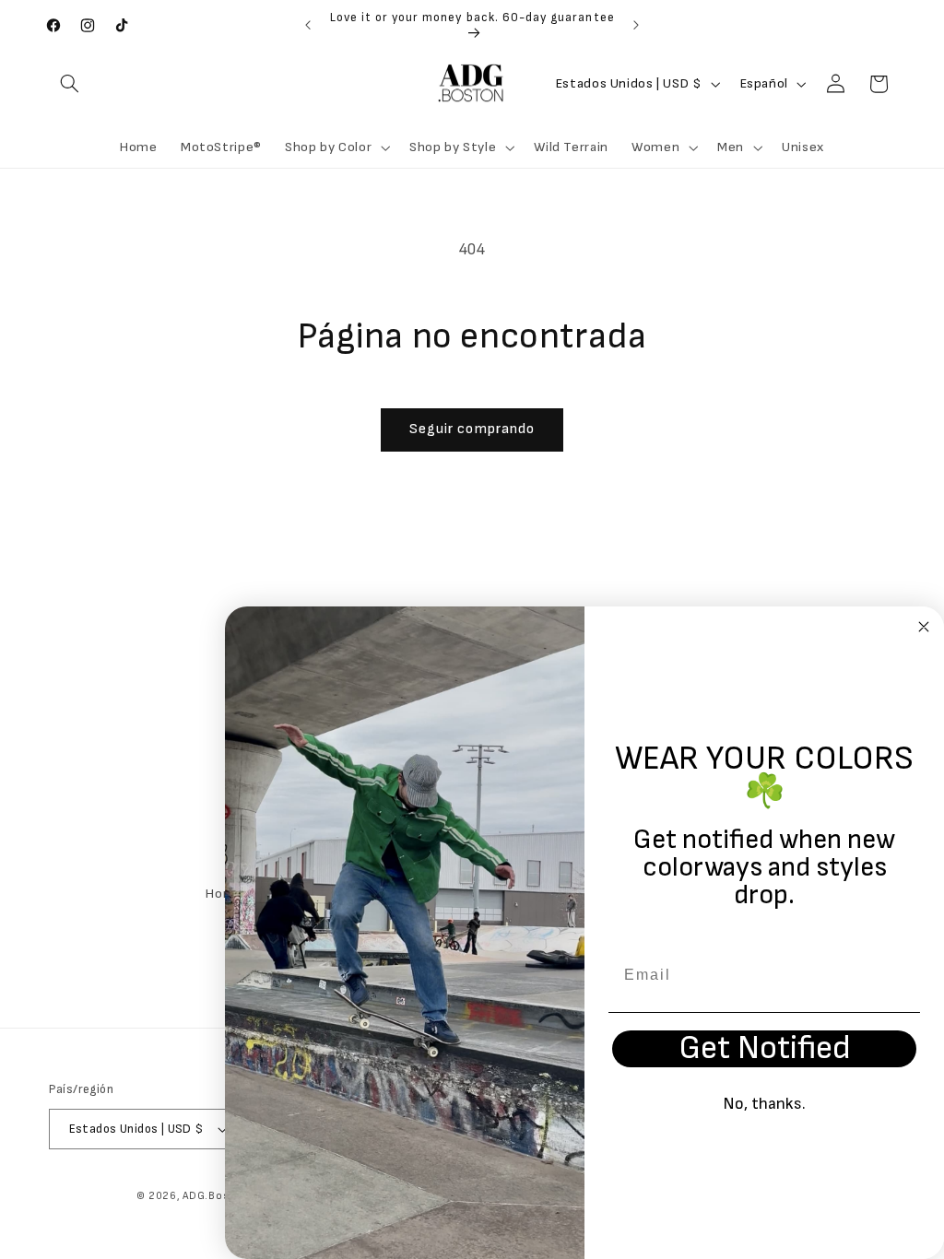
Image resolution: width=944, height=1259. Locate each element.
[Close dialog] (924, 627)
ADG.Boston (215, 1196)
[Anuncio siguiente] (636, 24)
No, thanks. (764, 1103)
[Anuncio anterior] (308, 24)
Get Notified (764, 1048)
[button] (70, 84)
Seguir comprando (472, 429)
